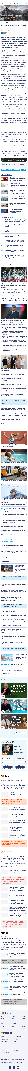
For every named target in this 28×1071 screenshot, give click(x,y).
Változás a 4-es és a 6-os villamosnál (11, 625)
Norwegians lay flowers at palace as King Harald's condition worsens (12, 1001)
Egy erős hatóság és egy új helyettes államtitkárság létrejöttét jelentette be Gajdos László (14, 631)
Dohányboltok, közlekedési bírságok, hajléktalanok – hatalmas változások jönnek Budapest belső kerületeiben (13, 599)
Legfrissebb (13, 1023)
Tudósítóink (24, 1016)
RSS (14, 1062)
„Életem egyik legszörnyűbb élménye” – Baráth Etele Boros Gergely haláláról (14, 402)
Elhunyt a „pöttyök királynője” (9, 557)
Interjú (23, 1018)
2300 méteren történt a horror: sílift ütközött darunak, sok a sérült (12, 499)
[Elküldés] (6, 33)
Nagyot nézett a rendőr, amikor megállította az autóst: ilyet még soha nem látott (13, 672)
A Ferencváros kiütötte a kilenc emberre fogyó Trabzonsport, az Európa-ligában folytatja (14, 285)
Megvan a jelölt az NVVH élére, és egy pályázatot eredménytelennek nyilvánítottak (13, 510)
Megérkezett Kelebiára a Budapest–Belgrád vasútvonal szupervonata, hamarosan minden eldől (13, 585)
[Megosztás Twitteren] (4, 33)
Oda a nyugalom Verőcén (8, 611)
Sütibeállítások (19, 1062)
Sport (12, 1020)
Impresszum (4, 1060)
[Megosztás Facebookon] (2, 33)
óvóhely (24, 169)
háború (10, 169)
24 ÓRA (12, 217)
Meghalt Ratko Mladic (7, 424)
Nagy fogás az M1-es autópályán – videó (12, 384)
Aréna (15, 1041)
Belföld (2, 1016)
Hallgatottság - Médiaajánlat (17, 1059)
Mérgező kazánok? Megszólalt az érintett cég (13, 615)
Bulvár (2, 1023)
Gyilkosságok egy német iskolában (10, 419)
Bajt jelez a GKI (5, 561)
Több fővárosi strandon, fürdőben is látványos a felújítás (12, 463)
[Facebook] (14, 1067)
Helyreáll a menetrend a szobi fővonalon (12, 526)
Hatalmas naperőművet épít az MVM (11, 535)
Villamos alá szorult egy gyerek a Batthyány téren (11, 481)
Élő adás (8, 758)
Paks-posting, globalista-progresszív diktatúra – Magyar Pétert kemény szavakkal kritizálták (14, 333)
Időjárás (23, 1026)
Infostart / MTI (5, 29)
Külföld (8, 164)
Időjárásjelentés (17, 1038)
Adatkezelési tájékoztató (12, 1060)
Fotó (23, 1023)
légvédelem (17, 169)
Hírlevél (23, 1024)
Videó (12, 1026)
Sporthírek (16, 1039)
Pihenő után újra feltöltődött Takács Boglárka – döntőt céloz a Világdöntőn (12, 445)
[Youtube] (18, 1067)
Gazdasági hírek (4, 1041)
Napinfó (2, 1026)
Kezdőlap (3, 164)
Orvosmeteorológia (5, 1039)
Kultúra (13, 1018)
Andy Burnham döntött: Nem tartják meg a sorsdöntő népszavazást (12, 801)
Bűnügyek (3, 1024)
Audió (12, 1024)
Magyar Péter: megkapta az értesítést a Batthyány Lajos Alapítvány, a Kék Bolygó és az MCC (14, 342)
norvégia (3, 169)
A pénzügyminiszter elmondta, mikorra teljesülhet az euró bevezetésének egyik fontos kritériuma (14, 592)
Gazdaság (3, 1020)
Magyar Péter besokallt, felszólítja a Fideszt (12, 320)
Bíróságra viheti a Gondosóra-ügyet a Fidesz (13, 530)
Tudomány (13, 1016)
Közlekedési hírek (4, 1038)
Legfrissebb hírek (17, 1036)
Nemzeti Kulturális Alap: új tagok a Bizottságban (11, 369)
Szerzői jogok (9, 1062)
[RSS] (10, 1067)
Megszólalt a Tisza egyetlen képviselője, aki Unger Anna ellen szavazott (14, 843)
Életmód (24, 1020)
